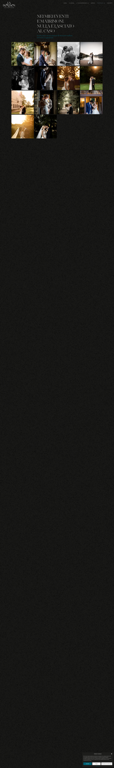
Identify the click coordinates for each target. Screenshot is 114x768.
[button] (111, 753)
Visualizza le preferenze (107, 763)
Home (65, 3)
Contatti (109, 3)
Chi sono (71, 3)
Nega (96, 763)
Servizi (93, 3)
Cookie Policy (98, 766)
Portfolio (100, 3)
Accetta (87, 763)
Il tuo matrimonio (81, 3)
